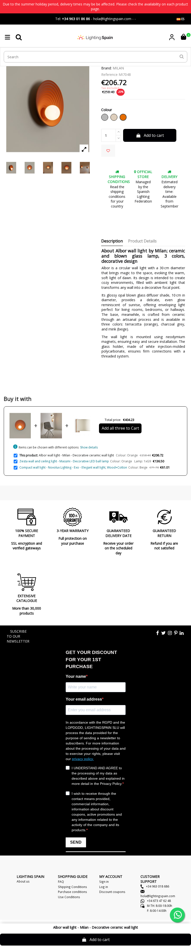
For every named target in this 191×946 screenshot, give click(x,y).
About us (23, 881)
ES (182, 19)
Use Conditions (69, 897)
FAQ (61, 882)
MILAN (118, 68)
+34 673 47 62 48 (158, 901)
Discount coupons (112, 892)
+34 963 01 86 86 (76, 18)
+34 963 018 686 (157, 886)
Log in (103, 887)
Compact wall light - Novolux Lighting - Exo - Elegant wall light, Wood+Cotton (73, 467)
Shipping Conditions (72, 887)
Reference (109, 74)
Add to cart (154, 135)
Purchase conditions (72, 892)
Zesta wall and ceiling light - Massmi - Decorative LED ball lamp (64, 461)
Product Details (142, 241)
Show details (89, 447)
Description (112, 241)
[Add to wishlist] (108, 151)
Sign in (104, 882)
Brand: (106, 68)
